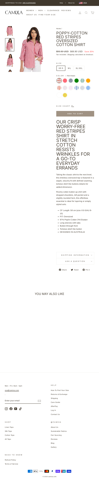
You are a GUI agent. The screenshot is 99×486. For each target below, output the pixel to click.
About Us (71, 3)
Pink (65, 87)
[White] (59, 96)
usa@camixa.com (12, 390)
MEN (41, 10)
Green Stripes (82, 80)
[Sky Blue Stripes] (88, 89)
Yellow (65, 95)
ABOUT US (31, 15)
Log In (53, 410)
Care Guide (55, 402)
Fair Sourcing (56, 435)
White (59, 95)
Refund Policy (10, 460)
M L (69, 68)
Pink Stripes (70, 87)
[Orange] (88, 81)
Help (61, 3)
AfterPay (54, 406)
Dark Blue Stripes (70, 80)
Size (59, 63)
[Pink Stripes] (71, 89)
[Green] (76, 81)
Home (58, 28)
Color (65, 76)
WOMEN (30, 10)
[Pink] (65, 89)
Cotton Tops (9, 435)
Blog (52, 443)
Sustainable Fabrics (59, 431)
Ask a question (75, 261)
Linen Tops (9, 427)
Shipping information (75, 255)
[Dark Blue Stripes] (71, 81)
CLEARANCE (53, 10)
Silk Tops (8, 431)
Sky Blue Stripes (88, 87)
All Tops (8, 439)
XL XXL (79, 68)
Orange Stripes (59, 87)
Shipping (70, 54)
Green (76, 80)
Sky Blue (82, 87)
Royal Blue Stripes (76, 87)
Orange (88, 80)
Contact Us (55, 414)
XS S (61, 68)
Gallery (54, 447)
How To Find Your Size (60, 390)
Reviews (54, 439)
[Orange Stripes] (59, 89)
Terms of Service (11, 464)
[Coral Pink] (65, 81)
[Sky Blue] (82, 89)
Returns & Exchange (59, 394)
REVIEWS (66, 10)
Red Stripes (59, 80)
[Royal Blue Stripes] (76, 89)
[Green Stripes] (82, 81)
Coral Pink (65, 80)
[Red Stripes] (59, 81)
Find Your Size (47, 15)
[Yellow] (65, 96)
